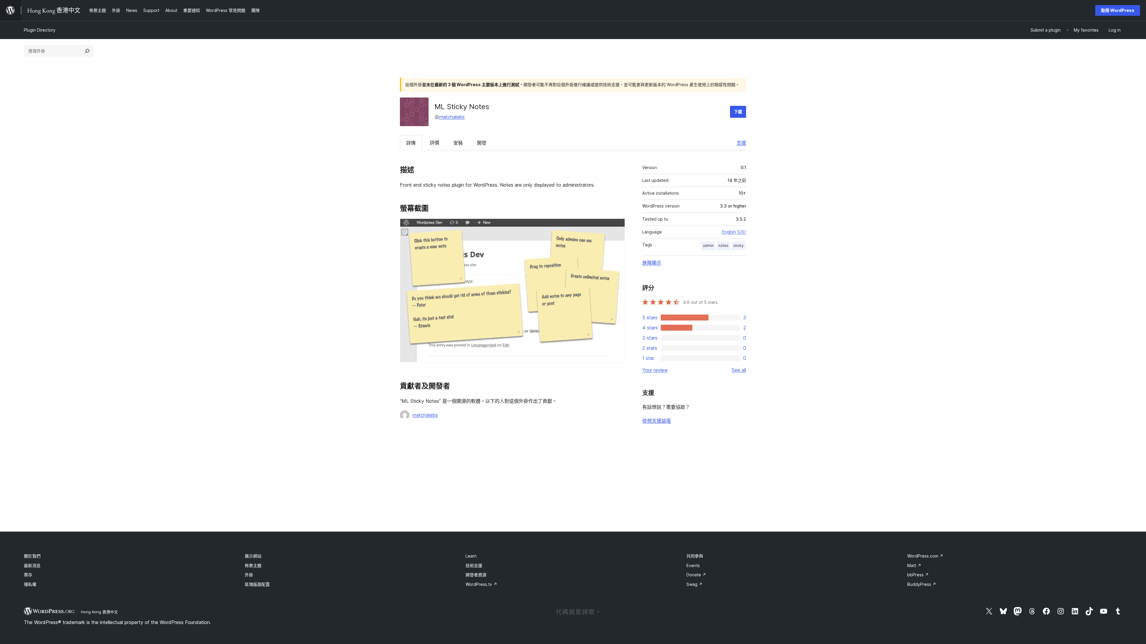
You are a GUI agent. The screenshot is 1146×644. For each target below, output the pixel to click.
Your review (655, 370)
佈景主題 (253, 565)
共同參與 (694, 555)
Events (693, 565)
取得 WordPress (1117, 10)
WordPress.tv (481, 584)
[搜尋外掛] (87, 51)
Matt (914, 565)
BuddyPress (921, 584)
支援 (741, 143)
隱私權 (30, 584)
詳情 (411, 143)
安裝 (458, 143)
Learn (471, 555)
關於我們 (32, 555)
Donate (696, 574)
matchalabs (452, 117)
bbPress (918, 574)
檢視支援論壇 (656, 421)
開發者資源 (476, 574)
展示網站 (253, 555)
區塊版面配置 (257, 584)
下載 (738, 111)
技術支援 (474, 565)
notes (723, 245)
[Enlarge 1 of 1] (617, 227)
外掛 (249, 574)
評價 (434, 143)
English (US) (734, 231)
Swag (694, 584)
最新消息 (32, 565)
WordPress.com (925, 555)
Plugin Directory (40, 29)
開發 (481, 143)
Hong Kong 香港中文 (99, 611)
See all (739, 370)
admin (708, 245)
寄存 (28, 574)
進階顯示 (651, 263)
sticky (738, 245)
